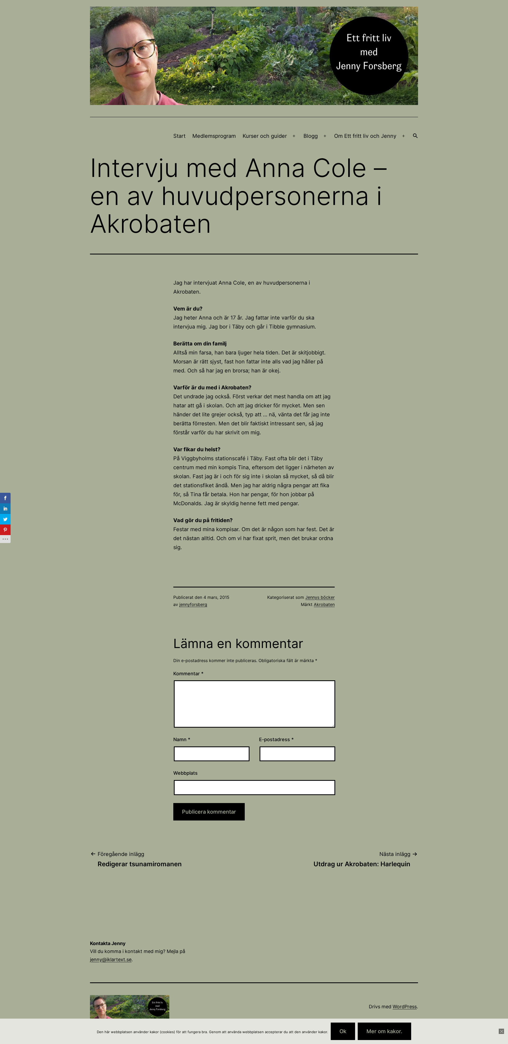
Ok (342, 1031)
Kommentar (188, 673)
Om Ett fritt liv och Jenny (365, 136)
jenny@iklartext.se (110, 959)
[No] (501, 1031)
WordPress (405, 1006)
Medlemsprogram (214, 136)
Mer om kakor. (384, 1031)
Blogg (310, 136)
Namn (181, 739)
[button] (415, 136)
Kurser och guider (265, 136)
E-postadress (276, 739)
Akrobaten (324, 604)
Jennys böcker (320, 597)
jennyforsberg (193, 604)
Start (179, 136)
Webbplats (185, 773)
